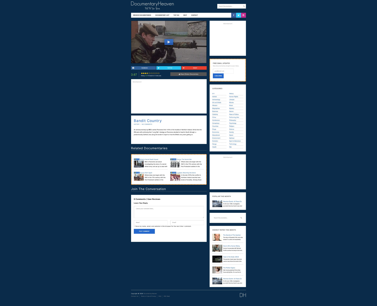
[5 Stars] (149, 73)
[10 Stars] (159, 73)
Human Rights (233, 97)
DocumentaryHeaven (150, 293)
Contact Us (134, 296)
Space (231, 135)
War (230, 147)
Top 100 (176, 15)
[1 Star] (142, 73)
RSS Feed (167, 296)
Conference (216, 120)
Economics (215, 132)
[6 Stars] (151, 73)
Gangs (214, 144)
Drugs (214, 129)
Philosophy (232, 120)
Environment (216, 138)
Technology (232, 144)
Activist (214, 97)
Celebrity (215, 114)
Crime (214, 117)
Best (185, 15)
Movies (231, 102)
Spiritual (231, 138)
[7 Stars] (153, 73)
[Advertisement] (169, 98)
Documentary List (162, 15)
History (137, 124)
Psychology (232, 123)
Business (215, 111)
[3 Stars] (145, 73)
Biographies (216, 108)
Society (231, 132)
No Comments (147, 124)
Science (231, 129)
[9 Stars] (157, 73)
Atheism (214, 105)
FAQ (160, 296)
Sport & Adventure (235, 141)
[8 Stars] (155, 73)
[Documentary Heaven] (152, 9)
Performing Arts (234, 117)
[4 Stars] (147, 73)
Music (231, 105)
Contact (194, 15)
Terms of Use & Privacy (148, 296)
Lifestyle (231, 99)
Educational (216, 135)
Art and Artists (216, 102)
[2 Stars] (144, 73)
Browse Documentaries (142, 15)
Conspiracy (215, 123)
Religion (231, 126)
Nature (231, 111)
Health (214, 147)
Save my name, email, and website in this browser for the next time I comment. (163, 226)
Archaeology (216, 99)
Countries (215, 126)
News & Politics (234, 114)
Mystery (231, 108)
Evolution (215, 141)
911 (213, 93)
